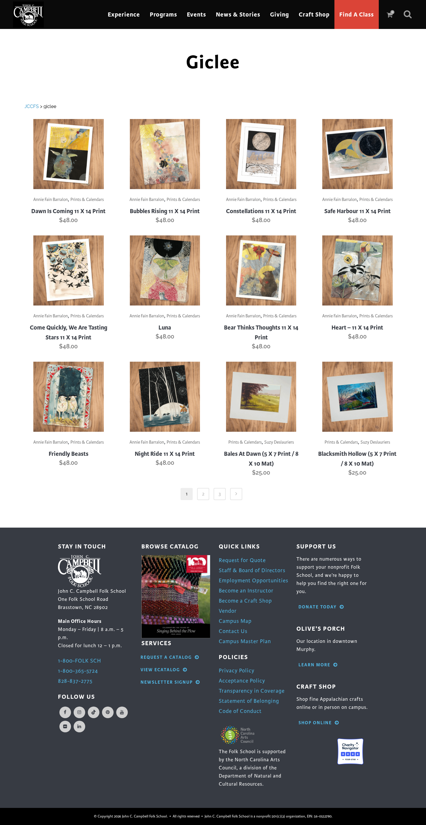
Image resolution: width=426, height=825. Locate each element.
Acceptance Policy (242, 680)
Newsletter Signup (167, 682)
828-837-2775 (75, 681)
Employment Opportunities (253, 580)
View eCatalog (160, 670)
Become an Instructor (246, 590)
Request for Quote (242, 560)
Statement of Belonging (249, 701)
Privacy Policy (236, 670)
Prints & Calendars (87, 199)
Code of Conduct (240, 711)
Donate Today (317, 607)
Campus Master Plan (245, 641)
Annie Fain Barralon (50, 199)
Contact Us (233, 631)
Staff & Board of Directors (252, 570)
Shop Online (315, 723)
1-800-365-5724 (78, 670)
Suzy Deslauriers (279, 442)
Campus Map (235, 621)
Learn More (314, 665)
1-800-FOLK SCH (79, 660)
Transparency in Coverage (252, 690)
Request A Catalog (166, 657)
